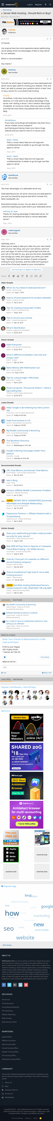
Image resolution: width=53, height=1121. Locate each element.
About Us (8, 1082)
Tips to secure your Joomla (19, 317)
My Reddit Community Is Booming (23, 430)
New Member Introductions (21, 347)
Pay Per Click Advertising (20, 310)
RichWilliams (10, 120)
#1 (51, 39)
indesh (8, 347)
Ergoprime (10, 493)
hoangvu (9, 564)
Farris (8, 433)
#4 (51, 184)
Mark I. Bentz (12, 139)
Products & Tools (18, 300)
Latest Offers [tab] (6, 679)
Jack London (10, 380)
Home (35, 1118)
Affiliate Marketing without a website (21, 612)
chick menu (10, 413)
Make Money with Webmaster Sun (23, 367)
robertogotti (14, 230)
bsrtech (9, 423)
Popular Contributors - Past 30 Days (18, 687)
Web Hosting (17, 290)
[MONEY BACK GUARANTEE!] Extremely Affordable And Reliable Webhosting (29, 502)
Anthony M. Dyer (10, 211)
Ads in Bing (11, 480)
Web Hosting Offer (9, 1044)
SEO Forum (6, 999)
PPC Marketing (7, 1011)
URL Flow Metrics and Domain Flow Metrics (27, 470)
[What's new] (45, 4)
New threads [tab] (17, 600)
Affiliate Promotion (9, 1040)
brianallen (9, 456)
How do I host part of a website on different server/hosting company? (27, 560)
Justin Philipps (11, 473)
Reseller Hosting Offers (10, 1052)
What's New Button (15, 327)
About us (28, 1118)
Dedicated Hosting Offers (21, 590)
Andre (8, 310)
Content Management (19, 320)
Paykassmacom (11, 519)
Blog (6, 1086)
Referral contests (8, 635)
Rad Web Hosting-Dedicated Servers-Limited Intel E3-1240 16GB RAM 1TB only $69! (29, 587)
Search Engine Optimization (23, 393)
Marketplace (9, 1097)
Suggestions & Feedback (21, 330)
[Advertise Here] (42, 854)
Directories (15, 443)
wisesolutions (11, 538)
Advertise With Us (11, 1090)
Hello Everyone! (14, 344)
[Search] (50, 4)
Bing (13, 483)
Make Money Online (9, 1022)
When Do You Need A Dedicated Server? (25, 287)
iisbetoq (9, 330)
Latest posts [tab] (5, 600)
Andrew (12, 70)
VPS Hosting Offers (9, 1055)
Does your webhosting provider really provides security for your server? (29, 535)
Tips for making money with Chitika (23, 307)
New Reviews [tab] (18, 679)
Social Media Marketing (19, 433)
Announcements (16, 370)
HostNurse (13, 175)
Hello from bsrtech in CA (18, 420)
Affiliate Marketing (21, 493)
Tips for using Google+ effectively (22, 377)
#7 (51, 239)
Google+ (18, 380)
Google (14, 360)
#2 (51, 79)
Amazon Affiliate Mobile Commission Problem (28, 490)
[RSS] (40, 1118)
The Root (9, 393)
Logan (8, 483)
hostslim (9, 506)
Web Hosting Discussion (25, 538)
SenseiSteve (10, 552)
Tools (4, 673)
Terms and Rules (17, 1118)
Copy (4, 667)
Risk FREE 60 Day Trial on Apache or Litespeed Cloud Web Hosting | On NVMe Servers (28, 548)
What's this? (47, 673)
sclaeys (8, 590)
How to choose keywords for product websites (28, 297)
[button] (2, 4)
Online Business (7, 1003)
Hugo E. (9, 577)
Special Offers (7, 1037)
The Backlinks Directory (17, 440)
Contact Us (9, 1093)
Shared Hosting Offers (21, 506)
